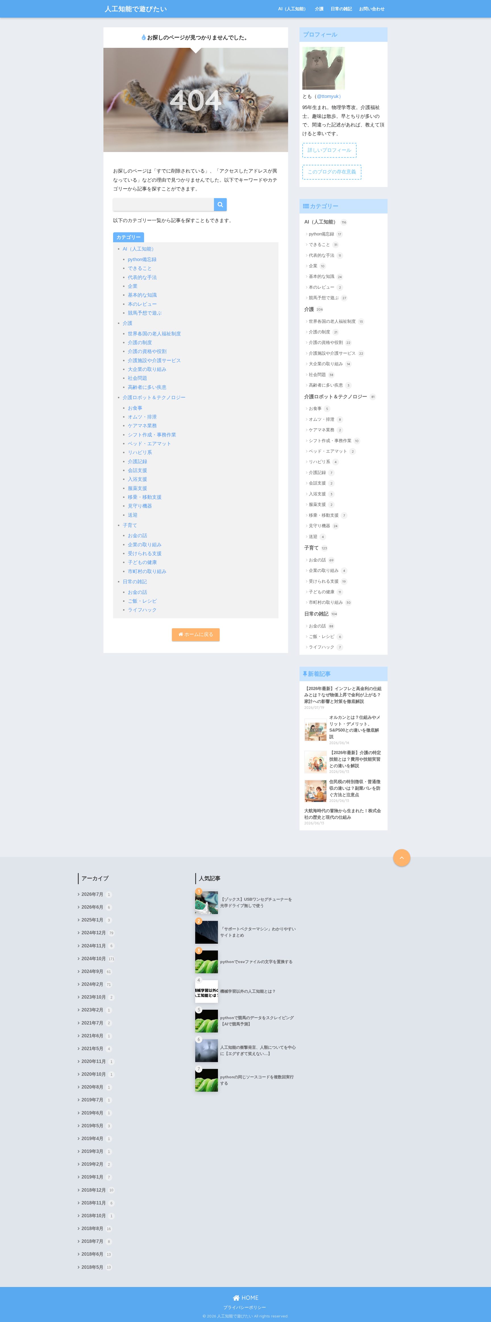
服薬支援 (137, 488)
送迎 (133, 515)
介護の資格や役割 (147, 351)
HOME (249, 1297)
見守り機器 (140, 506)
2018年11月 (97, 1202)
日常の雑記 (341, 8)
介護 (319, 8)
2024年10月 (98, 958)
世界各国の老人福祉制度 (154, 333)
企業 (133, 286)
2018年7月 (96, 1241)
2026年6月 (96, 907)
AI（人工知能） (293, 8)
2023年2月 (96, 1009)
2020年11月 (97, 1061)
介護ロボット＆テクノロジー (154, 397)
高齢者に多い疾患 (147, 387)
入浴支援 (137, 479)
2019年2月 (96, 1164)
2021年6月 (96, 1035)
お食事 (135, 408)
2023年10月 (97, 997)
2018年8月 (96, 1228)
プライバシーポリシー (244, 1307)
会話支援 (137, 470)
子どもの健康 (142, 562)
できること (140, 268)
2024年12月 (97, 932)
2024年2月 (96, 984)
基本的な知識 (142, 295)
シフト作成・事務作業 (152, 435)
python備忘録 (142, 259)
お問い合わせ (372, 8)
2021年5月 (96, 1048)
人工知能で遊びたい (136, 9)
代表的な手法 (142, 277)
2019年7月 (96, 1099)
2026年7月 (96, 894)
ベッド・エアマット (149, 443)
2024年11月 (97, 945)
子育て (130, 525)
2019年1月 (96, 1177)
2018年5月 (96, 1267)
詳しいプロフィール (329, 150)
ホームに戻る (198, 634)
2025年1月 (96, 919)
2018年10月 (97, 1215)
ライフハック (142, 610)
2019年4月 (96, 1138)
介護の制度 (140, 342)
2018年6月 (96, 1254)
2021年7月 (96, 1023)
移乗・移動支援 (145, 497)
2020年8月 (96, 1087)
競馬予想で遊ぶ (145, 313)
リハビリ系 (140, 452)
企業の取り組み (145, 544)
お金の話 (137, 535)
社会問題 (137, 378)
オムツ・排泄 (142, 417)
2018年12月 (97, 1190)
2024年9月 (96, 971)
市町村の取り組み (147, 571)
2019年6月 (96, 1112)
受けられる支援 (145, 553)
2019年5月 (96, 1125)
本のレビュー (142, 304)
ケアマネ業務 (142, 425)
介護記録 (137, 461)
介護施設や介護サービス (154, 360)
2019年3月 (96, 1151)
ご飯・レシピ (142, 601)
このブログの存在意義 (332, 172)
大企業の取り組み (147, 369)
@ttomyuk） (330, 96)
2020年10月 (97, 1074)
